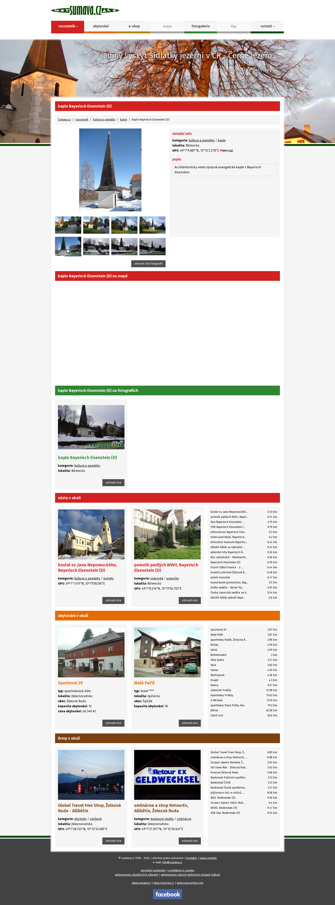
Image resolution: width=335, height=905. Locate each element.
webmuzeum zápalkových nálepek (136, 874)
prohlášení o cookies (181, 870)
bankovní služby (162, 819)
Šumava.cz (64, 119)
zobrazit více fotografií (148, 263)
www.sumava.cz (141, 883)
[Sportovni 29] (91, 652)
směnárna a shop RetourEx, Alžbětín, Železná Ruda (161, 808)
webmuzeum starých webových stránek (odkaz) (190, 874)
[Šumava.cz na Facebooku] (167, 894)
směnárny (184, 819)
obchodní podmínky (153, 870)
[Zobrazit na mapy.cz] (226, 150)
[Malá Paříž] (167, 652)
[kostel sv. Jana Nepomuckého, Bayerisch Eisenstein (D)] (91, 534)
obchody (80, 819)
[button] (267, 27)
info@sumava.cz (172, 862)
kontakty (191, 858)
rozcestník (81, 119)
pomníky (172, 578)
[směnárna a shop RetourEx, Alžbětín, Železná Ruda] (167, 775)
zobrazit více (113, 482)
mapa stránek (208, 858)
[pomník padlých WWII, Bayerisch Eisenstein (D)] (167, 534)
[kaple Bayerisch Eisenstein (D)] (110, 169)
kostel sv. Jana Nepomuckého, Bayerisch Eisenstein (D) (87, 567)
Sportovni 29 (70, 682)
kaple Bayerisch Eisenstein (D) (87, 457)
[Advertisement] (224, 207)
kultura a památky (104, 119)
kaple (123, 119)
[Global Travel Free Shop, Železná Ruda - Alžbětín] (91, 775)
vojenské (156, 578)
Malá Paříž (144, 682)
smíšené (96, 819)
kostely (108, 578)
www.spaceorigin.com (190, 883)
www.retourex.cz (164, 883)
